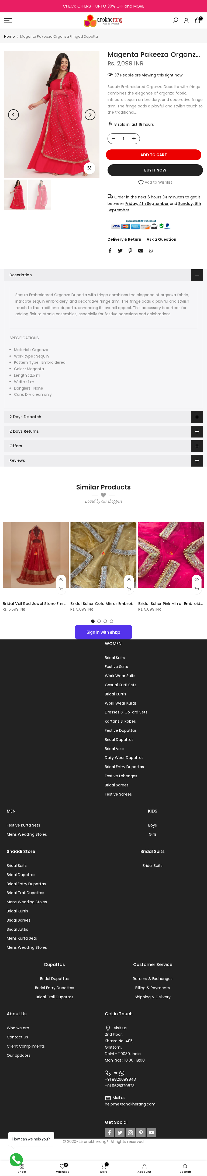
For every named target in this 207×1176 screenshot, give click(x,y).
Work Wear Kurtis (121, 703)
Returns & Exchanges (152, 978)
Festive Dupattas (121, 730)
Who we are (18, 1028)
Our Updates (18, 1055)
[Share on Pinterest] (130, 250)
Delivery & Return (124, 239)
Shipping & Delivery (153, 997)
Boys (152, 825)
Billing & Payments (152, 987)
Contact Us (17, 1037)
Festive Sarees (118, 794)
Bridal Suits (115, 657)
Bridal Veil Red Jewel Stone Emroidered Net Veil (49, 604)
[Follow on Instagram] (130, 1132)
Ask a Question (161, 239)
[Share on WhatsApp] (151, 250)
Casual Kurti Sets (120, 685)
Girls (153, 834)
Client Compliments (26, 1046)
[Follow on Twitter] (120, 1132)
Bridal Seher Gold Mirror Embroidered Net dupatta (119, 604)
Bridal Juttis (17, 929)
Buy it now (155, 170)
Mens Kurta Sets (22, 938)
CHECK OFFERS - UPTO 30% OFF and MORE (103, 6)
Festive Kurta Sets (23, 825)
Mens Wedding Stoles (27, 834)
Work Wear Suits (120, 675)
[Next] (90, 114)
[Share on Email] (140, 250)
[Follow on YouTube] (151, 1132)
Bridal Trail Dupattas (25, 892)
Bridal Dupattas (119, 739)
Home (9, 36)
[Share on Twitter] (120, 250)
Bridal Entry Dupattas (124, 766)
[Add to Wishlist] (62, 519)
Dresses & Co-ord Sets (126, 712)
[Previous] (13, 114)
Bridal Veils (114, 748)
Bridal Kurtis (115, 694)
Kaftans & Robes (120, 721)
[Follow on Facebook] (109, 1132)
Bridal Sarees (117, 785)
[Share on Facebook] (110, 250)
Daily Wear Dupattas (124, 757)
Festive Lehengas (121, 776)
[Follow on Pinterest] (141, 1132)
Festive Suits (116, 666)
